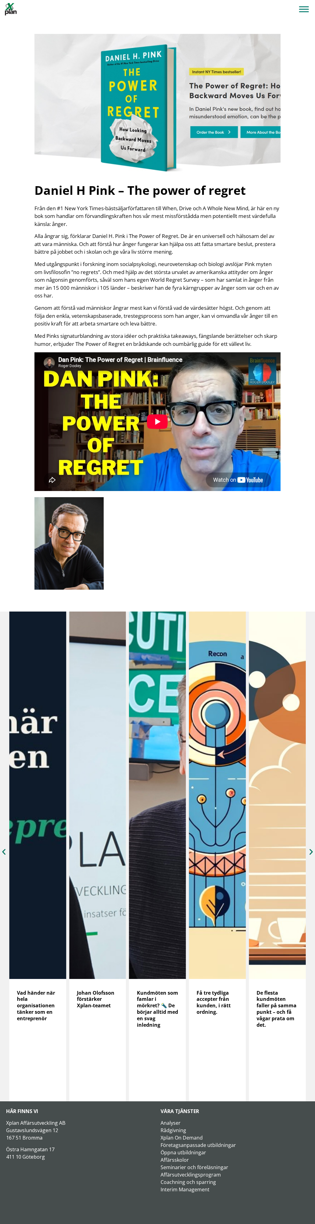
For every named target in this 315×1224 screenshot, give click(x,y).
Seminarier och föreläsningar (194, 1167)
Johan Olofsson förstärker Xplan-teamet (35, 999)
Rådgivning (173, 1130)
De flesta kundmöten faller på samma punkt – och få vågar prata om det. (217, 1008)
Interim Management (185, 1189)
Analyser (171, 1123)
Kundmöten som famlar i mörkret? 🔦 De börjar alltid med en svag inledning (97, 1008)
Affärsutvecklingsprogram (191, 1174)
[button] (4, 852)
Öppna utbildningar (183, 1152)
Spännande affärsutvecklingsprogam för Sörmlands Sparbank (277, 1005)
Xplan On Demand (182, 1137)
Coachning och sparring (188, 1182)
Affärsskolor (175, 1159)
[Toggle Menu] (304, 9)
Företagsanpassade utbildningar (198, 1145)
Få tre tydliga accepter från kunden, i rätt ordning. (154, 1002)
